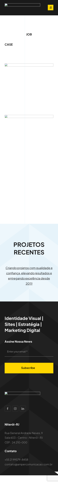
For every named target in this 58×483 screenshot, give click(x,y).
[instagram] (15, 409)
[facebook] (8, 409)
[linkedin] (23, 409)
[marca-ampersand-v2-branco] (22, 4)
